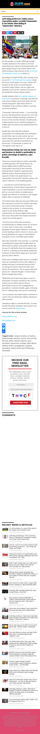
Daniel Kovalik (7, 338)
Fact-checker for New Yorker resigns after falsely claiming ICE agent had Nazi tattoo (23, 584)
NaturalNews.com (8, 320)
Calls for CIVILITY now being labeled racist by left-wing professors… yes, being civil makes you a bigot (23, 546)
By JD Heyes (20, 541)
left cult (5, 341)
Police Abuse (31, 343)
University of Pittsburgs (25, 348)
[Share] (20, 331)
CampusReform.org (9, 316)
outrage (23, 343)
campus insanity (20, 336)
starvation (6, 348)
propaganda (19, 346)
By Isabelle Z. (20, 629)
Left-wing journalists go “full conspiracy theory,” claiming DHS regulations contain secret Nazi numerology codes (22, 537)
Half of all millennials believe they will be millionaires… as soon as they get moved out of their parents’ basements (23, 681)
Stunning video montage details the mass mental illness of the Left (22, 591)
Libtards (23, 341)
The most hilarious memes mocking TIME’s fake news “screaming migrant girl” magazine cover (23, 634)
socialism (28, 346)
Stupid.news (20, 308)
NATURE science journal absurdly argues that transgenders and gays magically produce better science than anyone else (22, 654)
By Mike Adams (20, 594)
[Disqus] (20, 443)
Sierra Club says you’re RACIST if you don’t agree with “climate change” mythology (23, 626)
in (20, 80)
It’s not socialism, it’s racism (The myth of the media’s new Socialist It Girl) (22, 529)
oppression (15, 343)
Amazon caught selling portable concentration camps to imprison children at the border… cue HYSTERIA (23, 663)
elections (17, 338)
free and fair (32, 338)
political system (8, 346)
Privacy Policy (20, 730)
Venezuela (6, 351)
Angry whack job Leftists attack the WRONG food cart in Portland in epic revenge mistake (23, 672)
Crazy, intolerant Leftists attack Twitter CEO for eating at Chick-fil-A (23, 700)
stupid (13, 348)
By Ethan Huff (20, 559)
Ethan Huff (15, 29)
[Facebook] (20, 325)
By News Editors (21, 532)
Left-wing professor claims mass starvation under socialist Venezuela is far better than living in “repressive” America (23, 617)
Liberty (16, 341)
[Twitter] (20, 328)
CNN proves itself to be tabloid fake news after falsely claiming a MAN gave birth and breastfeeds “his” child (23, 555)
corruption (31, 336)
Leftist (11, 341)
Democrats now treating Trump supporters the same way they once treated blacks (23, 609)
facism (23, 338)
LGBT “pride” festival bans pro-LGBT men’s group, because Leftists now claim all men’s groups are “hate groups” (23, 564)
